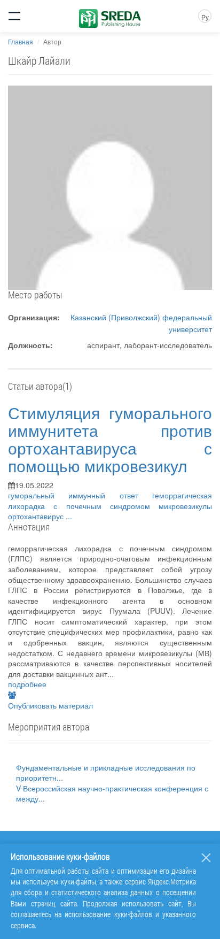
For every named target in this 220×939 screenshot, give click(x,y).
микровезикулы (185, 506)
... (69, 516)
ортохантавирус (37, 516)
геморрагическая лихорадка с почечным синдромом (110, 500)
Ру (205, 16)
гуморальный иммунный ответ (80, 495)
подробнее (27, 684)
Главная (20, 41)
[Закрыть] (206, 857)
